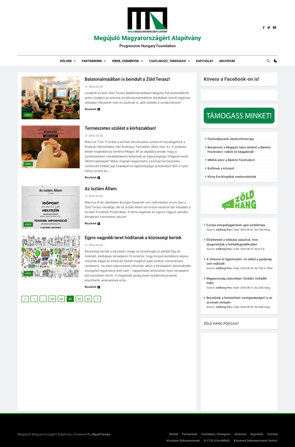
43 (88, 299)
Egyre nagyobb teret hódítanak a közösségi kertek (133, 237)
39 (52, 299)
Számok (272, 434)
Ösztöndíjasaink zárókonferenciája (231, 139)
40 (61, 299)
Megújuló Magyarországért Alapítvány (147, 38)
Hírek (28, 115)
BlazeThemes (101, 434)
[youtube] (275, 27)
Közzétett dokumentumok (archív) (256, 440)
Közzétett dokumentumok (183, 440)
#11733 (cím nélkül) (217, 440)
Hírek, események (125, 61)
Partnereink (92, 61)
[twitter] (269, 27)
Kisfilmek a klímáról (221, 168)
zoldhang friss (224, 229)
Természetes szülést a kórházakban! (120, 128)
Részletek (91, 109)
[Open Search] (268, 60)
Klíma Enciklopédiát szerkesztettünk (232, 177)
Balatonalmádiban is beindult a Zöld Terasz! (127, 79)
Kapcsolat (204, 61)
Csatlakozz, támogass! (167, 61)
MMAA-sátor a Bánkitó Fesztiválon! (231, 160)
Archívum (227, 61)
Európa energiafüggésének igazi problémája (235, 225)
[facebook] (263, 27)
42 (79, 299)
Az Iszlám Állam (101, 188)
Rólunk (66, 61)
